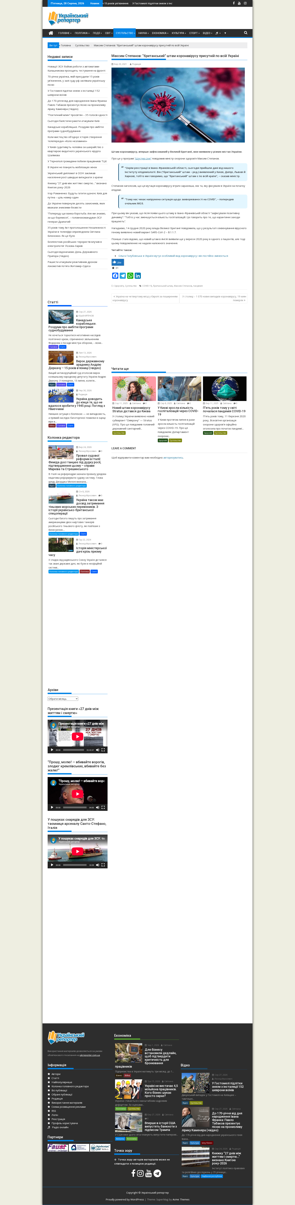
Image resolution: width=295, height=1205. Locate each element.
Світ (108, 33)
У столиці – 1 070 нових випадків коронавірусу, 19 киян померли (214, 298)
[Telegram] (157, 1175)
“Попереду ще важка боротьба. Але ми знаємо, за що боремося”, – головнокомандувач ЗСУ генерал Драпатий (77, 217)
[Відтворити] (52, 750)
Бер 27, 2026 (153, 1114)
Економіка (159, 33)
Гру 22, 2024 (84, 539)
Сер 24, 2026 (220, 1148)
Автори (55, 1074)
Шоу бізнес (207, 1142)
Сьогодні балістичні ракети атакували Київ (74, 121)
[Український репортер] (50, 32)
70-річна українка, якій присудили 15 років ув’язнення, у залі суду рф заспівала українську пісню (76, 80)
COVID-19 (147, 285)
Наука (142, 33)
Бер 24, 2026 (85, 447)
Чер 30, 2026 (85, 390)
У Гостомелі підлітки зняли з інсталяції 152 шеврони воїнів (108, 3)
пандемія (198, 285)
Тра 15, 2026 (153, 1081)
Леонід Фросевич (87, 356)
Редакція (136, 64)
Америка (120, 1138)
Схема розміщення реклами (68, 1106)
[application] (78, 736)
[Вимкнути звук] (97, 750)
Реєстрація (58, 1119)
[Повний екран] (103, 750)
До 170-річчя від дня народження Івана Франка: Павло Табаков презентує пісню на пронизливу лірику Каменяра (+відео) (77, 105)
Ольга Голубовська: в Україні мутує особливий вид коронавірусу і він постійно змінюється (173, 255)
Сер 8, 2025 (166, 403)
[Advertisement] (185, 18)
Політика (81, 33)
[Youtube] (149, 1175)
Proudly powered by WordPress (125, 1199)
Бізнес (119, 1075)
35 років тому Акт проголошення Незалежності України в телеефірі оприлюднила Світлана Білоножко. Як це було (77, 231)
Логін (54, 1115)
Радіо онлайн (59, 1127)
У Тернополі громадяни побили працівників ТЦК (77, 161)
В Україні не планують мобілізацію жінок (72, 167)
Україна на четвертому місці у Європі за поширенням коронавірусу (145, 298)
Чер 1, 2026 (153, 1045)
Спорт (193, 33)
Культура (178, 33)
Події (96, 33)
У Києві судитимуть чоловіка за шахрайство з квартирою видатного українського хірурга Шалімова (75, 151)
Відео (206, 33)
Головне (63, 33)
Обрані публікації (61, 1094)
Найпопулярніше (61, 1082)
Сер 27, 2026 (85, 311)
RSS (53, 1110)
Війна (52, 425)
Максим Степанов (183, 285)
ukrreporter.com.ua (90, 1055)
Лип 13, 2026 (85, 352)
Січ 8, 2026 (83, 491)
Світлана (136, 403)
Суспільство (124, 33)
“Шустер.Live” (143, 158)
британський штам (163, 285)
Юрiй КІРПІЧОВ (86, 315)
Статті (62, 347)
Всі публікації (59, 1090)
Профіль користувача (64, 1123)
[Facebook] (133, 1175)
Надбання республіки (212, 1176)
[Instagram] (141, 1175)
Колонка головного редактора (71, 485)
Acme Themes (181, 1199)
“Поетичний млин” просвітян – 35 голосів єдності (77, 115)
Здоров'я (119, 285)
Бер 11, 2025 (211, 403)
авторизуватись (173, 457)
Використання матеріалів (66, 1102)
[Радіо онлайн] (217, 33)
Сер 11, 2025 (121, 403)
